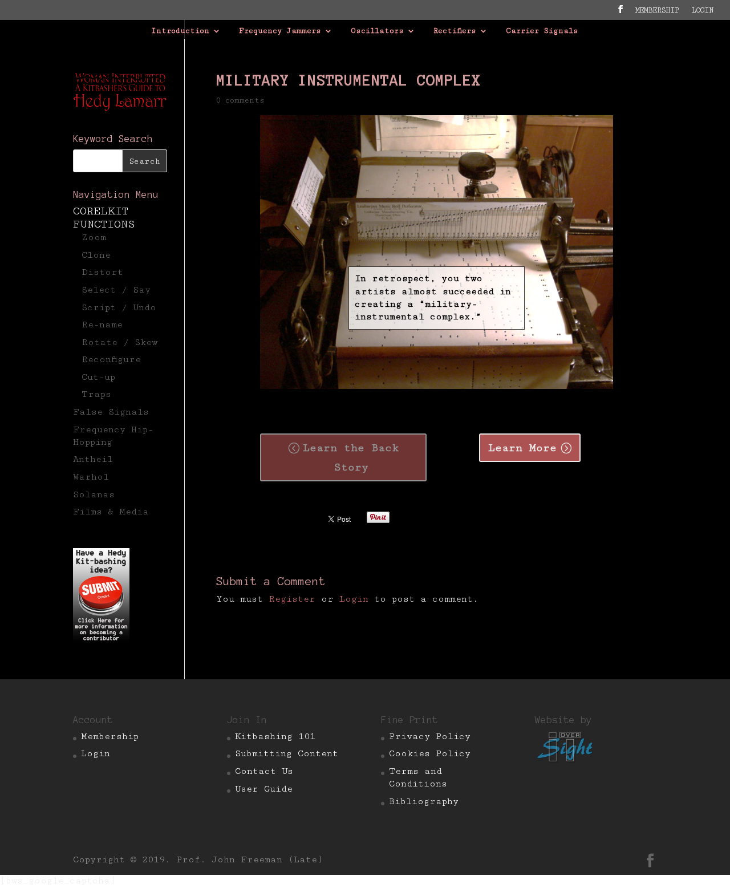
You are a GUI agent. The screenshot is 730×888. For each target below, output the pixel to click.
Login (353, 599)
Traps (96, 394)
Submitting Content (286, 753)
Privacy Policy (430, 736)
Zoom (94, 237)
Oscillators (377, 31)
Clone (96, 255)
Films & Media (111, 511)
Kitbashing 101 (275, 736)
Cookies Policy (430, 753)
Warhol (91, 477)
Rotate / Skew (119, 342)
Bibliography (424, 801)
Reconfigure (111, 359)
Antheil (93, 459)
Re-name (102, 324)
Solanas (94, 494)
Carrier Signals (542, 31)
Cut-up (98, 377)
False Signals (111, 412)
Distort (102, 272)
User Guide (264, 789)
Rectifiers (454, 31)
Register (292, 599)
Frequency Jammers (280, 31)
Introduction (180, 31)
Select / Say (116, 290)
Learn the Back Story (351, 457)
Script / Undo (119, 307)
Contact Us (264, 771)
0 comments (240, 100)
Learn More (522, 447)
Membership (657, 10)
